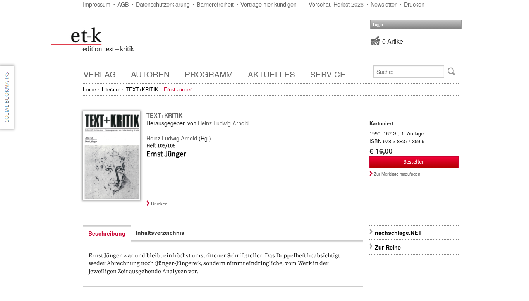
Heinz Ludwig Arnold (223, 123)
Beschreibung (106, 233)
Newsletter (384, 4)
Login (378, 24)
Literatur (111, 89)
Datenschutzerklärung (163, 4)
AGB (123, 4)
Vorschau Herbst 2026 (336, 4)
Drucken (414, 4)
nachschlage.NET (398, 232)
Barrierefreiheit (215, 4)
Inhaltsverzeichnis (160, 232)
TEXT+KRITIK (142, 89)
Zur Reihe (388, 247)
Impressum (96, 4)
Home (89, 89)
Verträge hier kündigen (268, 4)
